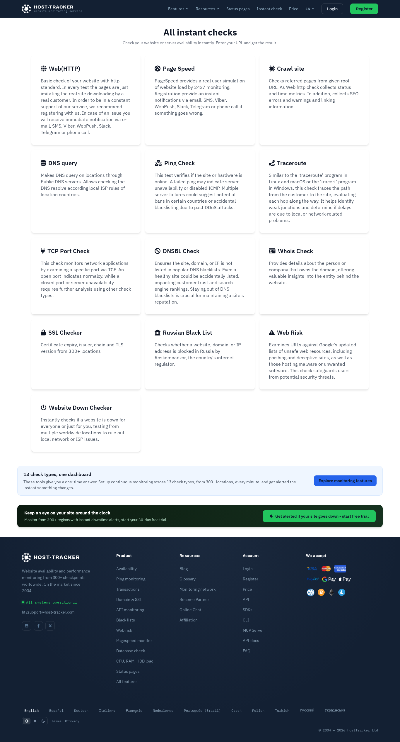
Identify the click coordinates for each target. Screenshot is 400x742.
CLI (246, 620)
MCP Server (253, 630)
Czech (236, 710)
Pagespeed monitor (134, 640)
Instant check (269, 8)
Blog (184, 568)
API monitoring (130, 609)
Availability (126, 568)
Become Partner (194, 599)
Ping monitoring (130, 579)
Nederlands (163, 710)
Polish (258, 710)
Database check (130, 650)
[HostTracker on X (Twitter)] (50, 626)
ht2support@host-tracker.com (48, 612)
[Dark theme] (43, 721)
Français (134, 710)
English (31, 710)
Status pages (238, 8)
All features (127, 681)
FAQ (246, 650)
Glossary (188, 579)
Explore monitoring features (345, 480)
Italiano (107, 710)
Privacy (72, 721)
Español (56, 710)
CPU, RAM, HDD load (134, 661)
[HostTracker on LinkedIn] (26, 626)
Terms (56, 721)
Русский (307, 710)
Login (332, 9)
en (307, 8)
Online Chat (190, 609)
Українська (335, 710)
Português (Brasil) (202, 710)
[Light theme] (35, 721)
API (246, 599)
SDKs (247, 609)
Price (293, 8)
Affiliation (189, 620)
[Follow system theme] (26, 721)
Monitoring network (198, 589)
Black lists (125, 620)
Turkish (282, 710)
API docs (251, 640)
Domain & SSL (129, 599)
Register (364, 9)
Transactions (128, 589)
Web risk (124, 630)
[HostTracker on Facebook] (38, 626)
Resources (205, 8)
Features (176, 8)
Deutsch (81, 710)
